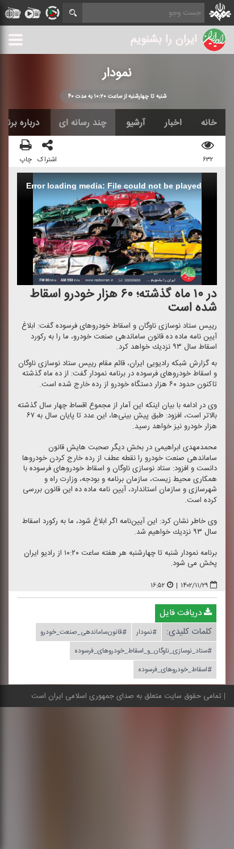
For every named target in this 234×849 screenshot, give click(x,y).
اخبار (173, 122)
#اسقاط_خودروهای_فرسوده (175, 670)
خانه (209, 122)
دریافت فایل (182, 614)
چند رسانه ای (83, 122)
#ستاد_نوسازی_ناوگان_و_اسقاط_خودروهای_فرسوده (143, 651)
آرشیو (135, 122)
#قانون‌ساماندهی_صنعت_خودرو (83, 632)
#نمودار (146, 632)
